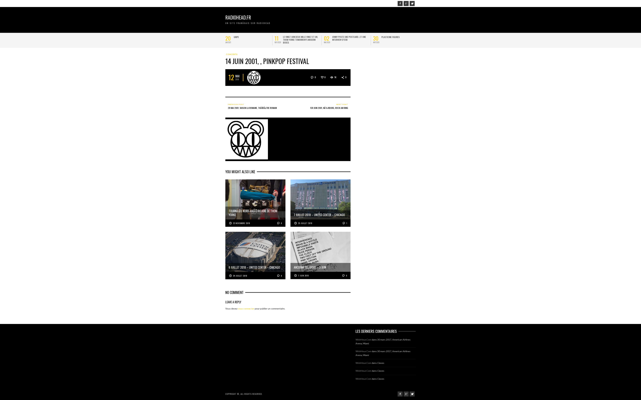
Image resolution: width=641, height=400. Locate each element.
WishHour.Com (363, 339)
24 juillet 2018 (240, 275)
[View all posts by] (254, 77)
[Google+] (406, 3)
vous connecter (246, 308)
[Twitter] (412, 3)
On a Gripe (239, 37)
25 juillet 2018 (305, 223)
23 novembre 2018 (241, 223)
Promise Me (386, 37)
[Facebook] (400, 3)
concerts (232, 54)
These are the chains (293, 37)
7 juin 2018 (303, 275)
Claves (380, 362)
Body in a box (339, 37)
